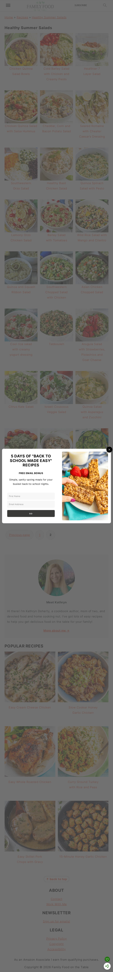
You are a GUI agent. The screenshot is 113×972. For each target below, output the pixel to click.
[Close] (109, 450)
